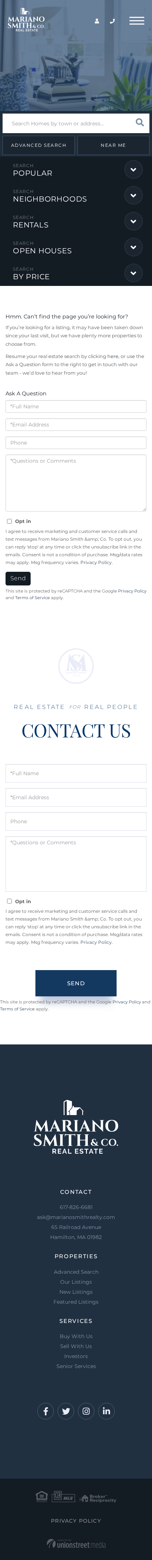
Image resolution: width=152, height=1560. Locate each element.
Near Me (113, 145)
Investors (76, 1356)
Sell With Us (76, 1346)
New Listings (76, 1292)
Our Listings (76, 1282)
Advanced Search (39, 145)
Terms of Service (32, 597)
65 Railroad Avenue (76, 1232)
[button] (139, 123)
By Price (31, 276)
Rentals (30, 224)
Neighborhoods (50, 199)
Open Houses (42, 250)
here (112, 356)
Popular (32, 173)
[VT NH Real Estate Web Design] (76, 1543)
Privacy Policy (96, 562)
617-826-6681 (76, 1207)
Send (18, 578)
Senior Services (76, 1366)
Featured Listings (76, 1302)
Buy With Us (76, 1336)
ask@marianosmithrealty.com (76, 1217)
